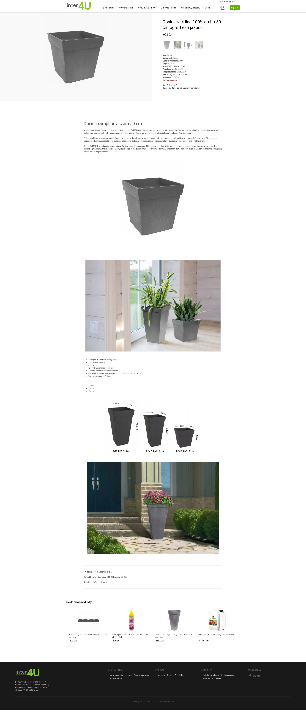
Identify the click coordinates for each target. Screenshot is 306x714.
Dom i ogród (177, 88)
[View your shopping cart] (223, 8)
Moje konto (234, 8)
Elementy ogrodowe (191, 88)
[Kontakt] (258, 676)
